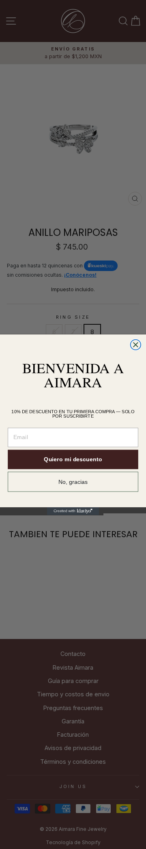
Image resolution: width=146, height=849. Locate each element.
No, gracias (73, 481)
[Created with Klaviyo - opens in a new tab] (73, 511)
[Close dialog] (136, 344)
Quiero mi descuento (73, 459)
